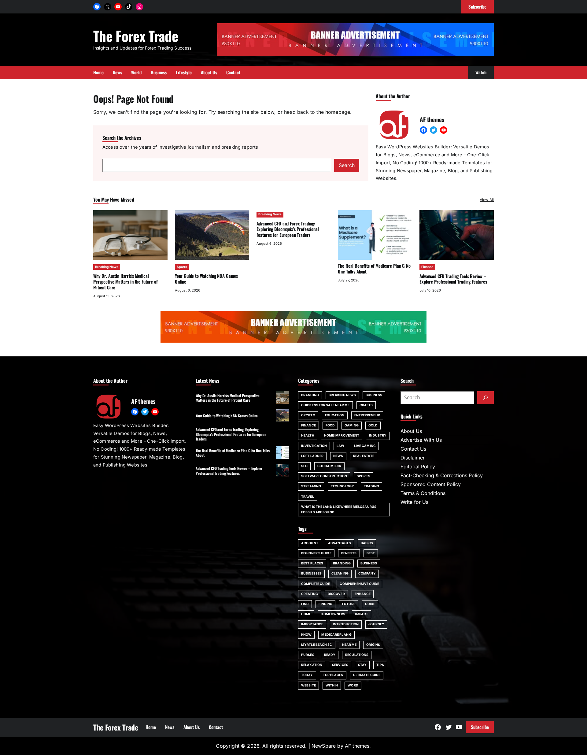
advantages (339, 543)
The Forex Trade (135, 35)
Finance (427, 267)
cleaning (340, 573)
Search (347, 165)
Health (307, 435)
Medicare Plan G (336, 635)
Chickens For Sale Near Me (325, 405)
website (308, 685)
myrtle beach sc (316, 645)
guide (370, 604)
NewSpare (324, 746)
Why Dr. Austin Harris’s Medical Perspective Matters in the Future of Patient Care (125, 281)
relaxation (311, 665)
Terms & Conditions (423, 493)
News (338, 456)
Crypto (308, 415)
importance (312, 624)
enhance (363, 594)
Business (374, 395)
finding (325, 604)
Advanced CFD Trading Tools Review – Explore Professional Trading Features (453, 279)
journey (376, 624)
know (306, 635)
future (348, 604)
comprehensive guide (359, 584)
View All (487, 199)
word (353, 685)
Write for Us (414, 502)
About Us (411, 431)
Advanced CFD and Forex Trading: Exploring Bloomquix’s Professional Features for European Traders (288, 229)
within (332, 685)
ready (330, 655)
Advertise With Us (421, 440)
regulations (356, 655)
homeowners (333, 614)
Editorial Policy (418, 466)
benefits (349, 553)
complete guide (315, 584)
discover (336, 594)
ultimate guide (366, 675)
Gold (373, 425)
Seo (304, 466)
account (309, 543)
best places (312, 563)
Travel (307, 497)
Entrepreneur (367, 415)
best (371, 553)
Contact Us (413, 449)
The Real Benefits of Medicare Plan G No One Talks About (374, 268)
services (340, 665)
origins (373, 645)
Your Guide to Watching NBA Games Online (206, 278)
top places (333, 675)
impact (361, 614)
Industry (377, 435)
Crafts (366, 405)
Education (335, 415)
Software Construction (324, 476)
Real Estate (363, 456)
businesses (311, 573)
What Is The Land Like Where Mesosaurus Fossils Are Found (338, 509)
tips (380, 665)
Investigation (314, 446)
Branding (310, 395)
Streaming (311, 486)
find (305, 604)
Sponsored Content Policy (431, 484)
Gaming (352, 425)
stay (362, 665)
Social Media (329, 466)
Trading (371, 486)
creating (309, 594)
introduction (346, 624)
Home (306, 614)
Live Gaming (365, 446)
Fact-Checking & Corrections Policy (442, 475)
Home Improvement (342, 435)
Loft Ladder (312, 456)
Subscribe (480, 726)
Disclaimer (413, 458)
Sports (182, 267)
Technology (342, 486)
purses (307, 655)
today (307, 675)
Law (340, 446)
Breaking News (106, 267)
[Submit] (485, 397)
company (367, 573)
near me (349, 645)
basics (367, 543)
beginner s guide (316, 553)
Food (330, 425)
